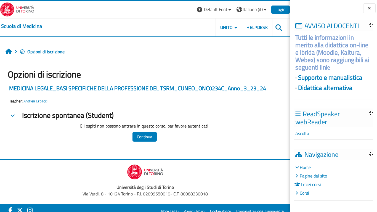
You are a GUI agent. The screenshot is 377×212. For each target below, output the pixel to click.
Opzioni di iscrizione (46, 51)
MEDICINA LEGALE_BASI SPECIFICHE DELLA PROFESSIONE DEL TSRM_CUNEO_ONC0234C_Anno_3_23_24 (137, 88)
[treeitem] (333, 180)
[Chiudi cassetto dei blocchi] (369, 8)
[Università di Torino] (17, 9)
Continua (144, 137)
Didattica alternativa (325, 87)
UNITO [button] (226, 27)
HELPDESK (257, 27)
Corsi (304, 193)
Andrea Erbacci (35, 101)
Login (280, 9)
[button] (214, 9)
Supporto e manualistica (330, 77)
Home (305, 167)
